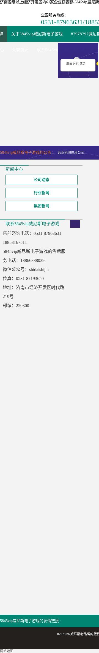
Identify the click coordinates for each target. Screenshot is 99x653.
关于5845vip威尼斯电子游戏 (37, 34)
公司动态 (41, 180)
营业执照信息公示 (71, 153)
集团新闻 (41, 206)
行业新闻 (41, 193)
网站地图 (6, 651)
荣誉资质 (20, 50)
